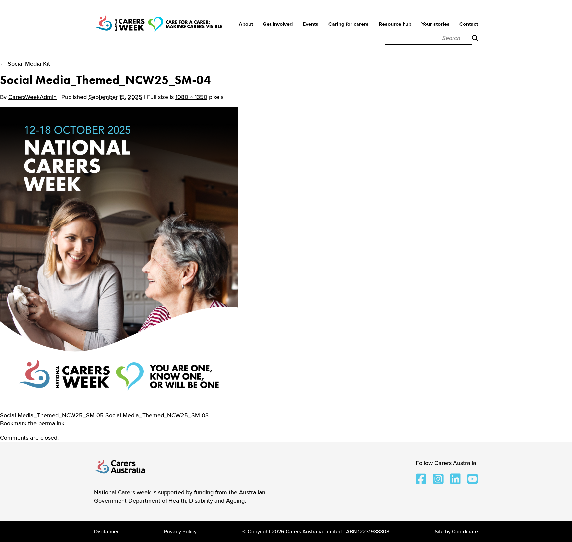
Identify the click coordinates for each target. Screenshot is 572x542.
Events (310, 24)
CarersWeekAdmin (32, 97)
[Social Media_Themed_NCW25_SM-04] (119, 255)
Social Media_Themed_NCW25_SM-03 (157, 415)
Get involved (278, 24)
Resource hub (395, 24)
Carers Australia (120, 467)
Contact (468, 24)
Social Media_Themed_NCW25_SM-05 (52, 415)
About (246, 24)
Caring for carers (348, 24)
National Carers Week (158, 33)
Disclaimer (106, 531)
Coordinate (465, 531)
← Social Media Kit (25, 63)
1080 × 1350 (191, 97)
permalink (51, 423)
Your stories (435, 24)
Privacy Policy (180, 531)
